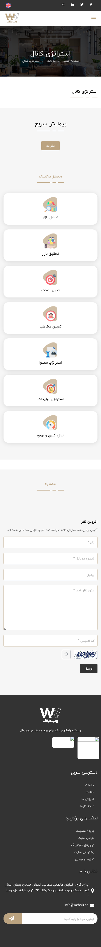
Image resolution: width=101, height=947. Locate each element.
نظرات (50, 146)
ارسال (89, 669)
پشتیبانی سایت (84, 852)
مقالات (89, 792)
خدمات (51, 60)
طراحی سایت (86, 837)
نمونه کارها (87, 806)
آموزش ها (88, 799)
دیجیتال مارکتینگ (82, 845)
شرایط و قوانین (84, 859)
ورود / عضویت (85, 830)
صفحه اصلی (71, 60)
